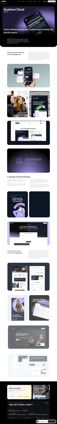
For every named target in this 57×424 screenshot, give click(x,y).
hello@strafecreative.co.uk (16, 410)
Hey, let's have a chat (20, 404)
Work (19, 1)
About (27, 1)
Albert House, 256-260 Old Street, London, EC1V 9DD (38, 414)
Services (23, 1)
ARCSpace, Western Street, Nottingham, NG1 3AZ (17, 414)
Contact (38, 1)
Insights (35, 1)
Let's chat (45, 1)
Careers (31, 1)
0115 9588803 (25, 410)
